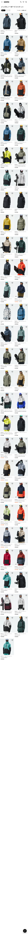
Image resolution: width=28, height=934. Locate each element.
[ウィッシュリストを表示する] (23, 2)
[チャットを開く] (25, 931)
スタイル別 (8, 10)
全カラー (3, 10)
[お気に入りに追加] (12, 14)
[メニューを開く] (2, 2)
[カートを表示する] (26, 2)
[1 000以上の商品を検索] (21, 2)
